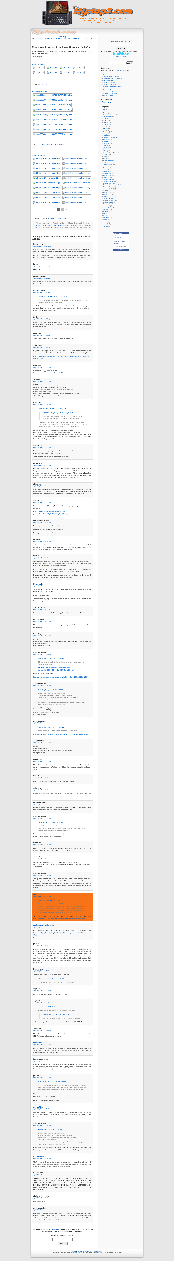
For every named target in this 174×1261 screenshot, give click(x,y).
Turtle (105, 219)
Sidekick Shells (108, 198)
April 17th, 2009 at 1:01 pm (42, 723)
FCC (104, 130)
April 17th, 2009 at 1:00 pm (42, 685)
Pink (104, 156)
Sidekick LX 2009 (56, 225)
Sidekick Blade (107, 183)
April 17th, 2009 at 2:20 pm (42, 790)
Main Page (63, 37)
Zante (105, 226)
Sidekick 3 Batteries (109, 84)
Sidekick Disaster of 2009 (111, 185)
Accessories (107, 111)
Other (105, 151)
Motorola (106, 147)
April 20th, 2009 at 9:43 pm (42, 1198)
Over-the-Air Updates (109, 152)
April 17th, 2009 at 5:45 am (42, 502)
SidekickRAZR (107, 207)
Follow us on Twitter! (121, 56)
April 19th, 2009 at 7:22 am (42, 1077)
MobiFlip (105, 145)
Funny (105, 134)
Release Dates (107, 164)
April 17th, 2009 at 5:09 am (42, 447)
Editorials (106, 126)
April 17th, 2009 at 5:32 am (42, 486)
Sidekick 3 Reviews (109, 88)
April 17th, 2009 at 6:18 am (42, 541)
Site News (106, 209)
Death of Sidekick (108, 124)
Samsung (106, 171)
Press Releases (108, 160)
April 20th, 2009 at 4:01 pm (42, 1175)
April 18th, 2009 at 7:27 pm (42, 1044)
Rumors (105, 170)
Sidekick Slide (107, 202)
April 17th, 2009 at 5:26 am (42, 465)
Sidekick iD (106, 190)
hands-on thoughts (54, 218)
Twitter (57, 1229)
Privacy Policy (98, 1251)
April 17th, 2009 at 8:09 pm (42, 844)
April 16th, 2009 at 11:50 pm (42, 347)
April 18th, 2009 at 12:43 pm (42, 1030)
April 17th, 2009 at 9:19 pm (42, 896)
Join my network (121, 246)
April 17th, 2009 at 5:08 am (42, 404)
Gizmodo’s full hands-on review (51, 144)
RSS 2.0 (52, 227)
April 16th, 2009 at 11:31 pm (42, 335)
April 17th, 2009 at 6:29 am (42, 558)
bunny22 (37, 244)
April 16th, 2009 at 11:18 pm (42, 319)
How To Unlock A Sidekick (111, 76)
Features (106, 132)
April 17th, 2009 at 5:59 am (42, 522)
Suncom (105, 211)
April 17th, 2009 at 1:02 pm (42, 742)
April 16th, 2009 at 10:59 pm (42, 246)
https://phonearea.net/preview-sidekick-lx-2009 (48, 373)
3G (104, 109)
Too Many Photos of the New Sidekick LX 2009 (61, 47)
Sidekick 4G (107, 179)
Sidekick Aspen (108, 181)
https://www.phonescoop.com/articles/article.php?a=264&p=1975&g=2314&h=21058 (60, 677)
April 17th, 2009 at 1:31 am (42, 367)
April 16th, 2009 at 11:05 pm (42, 278)
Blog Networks (121, 249)
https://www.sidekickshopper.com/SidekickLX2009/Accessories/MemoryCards (59, 918)
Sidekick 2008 (107, 173)
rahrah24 (37, 1043)
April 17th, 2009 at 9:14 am (42, 635)
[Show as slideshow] (39, 64)
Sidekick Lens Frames (110, 92)
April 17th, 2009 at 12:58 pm (42, 654)
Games (105, 135)
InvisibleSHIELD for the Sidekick (113, 78)
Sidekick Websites (108, 204)
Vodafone (106, 225)
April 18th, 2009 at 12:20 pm (42, 990)
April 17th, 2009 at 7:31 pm (42, 804)
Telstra (105, 213)
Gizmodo (44, 84)
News (105, 149)
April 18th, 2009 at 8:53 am (42, 945)
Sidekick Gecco (108, 187)
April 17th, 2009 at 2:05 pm (42, 777)
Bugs (104, 118)
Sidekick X (106, 206)
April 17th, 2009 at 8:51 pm (42, 858)
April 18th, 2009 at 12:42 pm (42, 1002)
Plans (105, 158)
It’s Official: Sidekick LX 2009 (44, 39)
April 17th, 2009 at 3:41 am (42, 381)
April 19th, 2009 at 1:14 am (42, 1061)
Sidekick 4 (106, 177)
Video (105, 223)
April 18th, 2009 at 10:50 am (42, 971)
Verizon (105, 221)
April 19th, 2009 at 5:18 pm (42, 1125)
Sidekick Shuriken (108, 200)
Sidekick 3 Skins (108, 90)
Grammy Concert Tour (110, 137)
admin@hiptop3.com (122, 70)
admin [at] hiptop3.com (85, 1251)
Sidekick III (106, 192)
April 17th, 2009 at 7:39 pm (42, 818)
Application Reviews (109, 115)
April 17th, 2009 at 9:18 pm (42, 875)
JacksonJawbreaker (41, 925)
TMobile (65, 225)
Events (105, 128)
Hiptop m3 (106, 139)
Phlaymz (37, 584)
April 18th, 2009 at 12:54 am (42, 927)
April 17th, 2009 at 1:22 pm (42, 761)
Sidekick (116, 241)
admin (36, 894)
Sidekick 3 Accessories (110, 82)
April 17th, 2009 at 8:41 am (42, 621)
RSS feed (49, 1229)
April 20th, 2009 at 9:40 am (42, 1158)
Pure (104, 162)
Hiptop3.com (118, 237)
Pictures (37, 225)
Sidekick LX (107, 194)
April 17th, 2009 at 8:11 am (41, 609)
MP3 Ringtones (108, 80)
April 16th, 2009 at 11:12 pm (42, 292)
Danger (105, 122)
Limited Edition (107, 141)
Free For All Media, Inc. (78, 1252)
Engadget (44, 148)
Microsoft (106, 143)
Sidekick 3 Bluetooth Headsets (112, 86)
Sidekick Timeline (108, 95)
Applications (107, 116)
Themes (105, 215)
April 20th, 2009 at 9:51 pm (42, 1210)
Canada (105, 120)
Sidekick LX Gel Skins (110, 93)
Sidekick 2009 (45, 225)
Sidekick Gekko (108, 189)
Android (105, 113)
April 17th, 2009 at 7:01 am (42, 586)
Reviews (105, 166)
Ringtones (106, 168)
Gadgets (116, 243)
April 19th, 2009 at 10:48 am (42, 1109)
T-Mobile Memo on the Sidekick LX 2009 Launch (74, 39)
